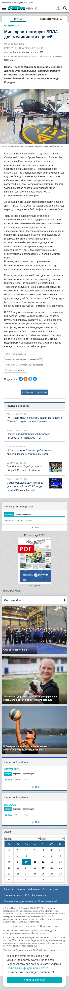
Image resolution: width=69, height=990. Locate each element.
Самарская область (15, 370)
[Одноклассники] (25, 379)
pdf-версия (35, 585)
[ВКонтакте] (21, 379)
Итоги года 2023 (34, 535)
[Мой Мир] (35, 379)
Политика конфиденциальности (20, 901)
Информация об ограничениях (43, 889)
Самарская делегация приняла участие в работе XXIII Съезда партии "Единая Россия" (25, 486)
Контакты (8, 889)
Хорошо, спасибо (34, 979)
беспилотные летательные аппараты (24, 365)
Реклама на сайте (13, 895)
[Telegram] (30, 379)
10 (26, 862)
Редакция (20, 889)
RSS (26, 895)
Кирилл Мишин (21, 52)
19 (43, 868)
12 (43, 862)
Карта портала (39, 895)
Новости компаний (47, 901)
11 (35, 862)
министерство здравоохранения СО (23, 359)
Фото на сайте (12, 600)
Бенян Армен (19, 354)
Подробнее (33, 921)
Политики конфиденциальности (26, 968)
